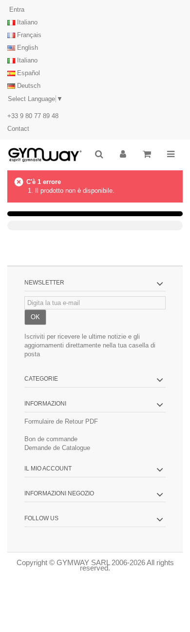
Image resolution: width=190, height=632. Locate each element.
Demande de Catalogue (57, 447)
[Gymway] (44, 154)
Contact (18, 128)
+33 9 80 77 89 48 (32, 116)
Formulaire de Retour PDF (61, 421)
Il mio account (48, 468)
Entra (15, 9)
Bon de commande (50, 439)
